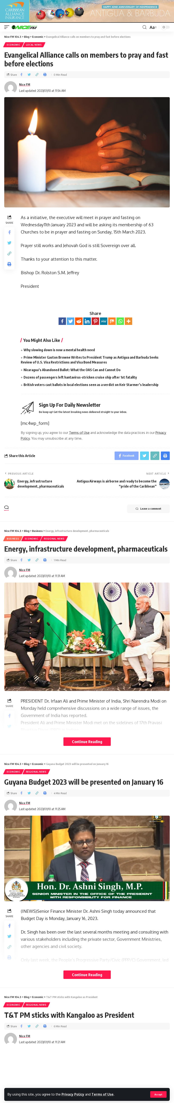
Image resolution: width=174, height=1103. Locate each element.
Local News (34, 44)
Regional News (54, 538)
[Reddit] (79, 321)
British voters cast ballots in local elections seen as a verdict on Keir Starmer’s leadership (91, 385)
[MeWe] (103, 321)
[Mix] (112, 321)
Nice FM (24, 84)
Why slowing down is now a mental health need (59, 350)
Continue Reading (87, 741)
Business (13, 538)
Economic (13, 44)
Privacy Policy (73, 1094)
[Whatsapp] (120, 321)
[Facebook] (62, 321)
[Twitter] (70, 321)
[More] (128, 321)
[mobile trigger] (7, 27)
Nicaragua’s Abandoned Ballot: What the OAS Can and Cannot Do (72, 370)
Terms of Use (102, 1094)
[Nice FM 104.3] (29, 27)
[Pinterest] (95, 321)
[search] (144, 27)
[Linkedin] (87, 321)
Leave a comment (150, 508)
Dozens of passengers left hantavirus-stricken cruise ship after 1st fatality (80, 377)
